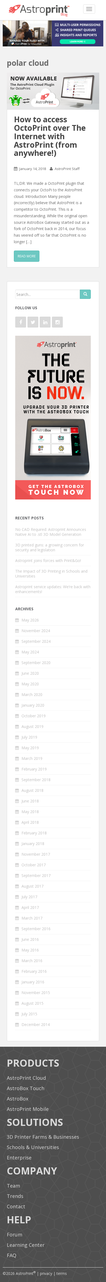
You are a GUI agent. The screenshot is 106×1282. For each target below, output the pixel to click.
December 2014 (35, 1024)
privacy (46, 1273)
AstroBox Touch (25, 1088)
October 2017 (33, 864)
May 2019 (30, 747)
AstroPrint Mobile (28, 1109)
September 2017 (36, 875)
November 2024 (35, 630)
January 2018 (32, 843)
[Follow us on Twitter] (32, 322)
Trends (15, 1196)
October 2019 (33, 715)
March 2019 (31, 758)
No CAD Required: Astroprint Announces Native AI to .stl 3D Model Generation (50, 532)
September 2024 (36, 641)
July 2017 (29, 896)
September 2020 (36, 662)
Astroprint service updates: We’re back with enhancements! (53, 589)
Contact (16, 1206)
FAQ (11, 1255)
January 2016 (32, 981)
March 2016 (31, 960)
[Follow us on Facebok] (20, 322)
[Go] (85, 294)
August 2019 (32, 726)
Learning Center (26, 1245)
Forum (14, 1234)
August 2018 (32, 790)
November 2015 (35, 992)
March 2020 (31, 694)
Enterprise (19, 1157)
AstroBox (17, 1098)
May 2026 (30, 620)
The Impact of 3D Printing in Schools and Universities (51, 574)
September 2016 (36, 928)
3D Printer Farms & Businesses (43, 1137)
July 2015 (29, 1013)
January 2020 (32, 705)
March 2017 (31, 918)
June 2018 (30, 801)
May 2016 (30, 950)
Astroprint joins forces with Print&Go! (48, 560)
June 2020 (30, 673)
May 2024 (30, 652)
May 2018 (30, 811)
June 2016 (30, 939)
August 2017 (32, 886)
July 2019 (29, 737)
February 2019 (34, 769)
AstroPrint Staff (67, 168)
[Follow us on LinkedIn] (45, 322)
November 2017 (35, 854)
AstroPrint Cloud (26, 1078)
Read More (27, 256)
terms (62, 1273)
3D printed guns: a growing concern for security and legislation (49, 547)
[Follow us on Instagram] (57, 322)
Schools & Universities (33, 1147)
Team (13, 1185)
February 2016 (34, 971)
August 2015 (32, 1003)
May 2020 (30, 683)
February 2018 (34, 832)
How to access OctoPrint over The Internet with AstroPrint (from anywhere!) (50, 136)
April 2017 (30, 907)
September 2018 (36, 779)
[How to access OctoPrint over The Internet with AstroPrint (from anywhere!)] (53, 91)
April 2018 (30, 822)
